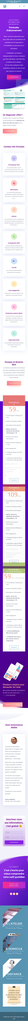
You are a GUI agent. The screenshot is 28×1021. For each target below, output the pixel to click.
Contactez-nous (12, 704)
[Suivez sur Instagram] (14, 894)
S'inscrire (14, 77)
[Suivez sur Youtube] (17, 894)
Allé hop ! (14, 383)
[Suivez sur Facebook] (11, 894)
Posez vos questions (14, 884)
